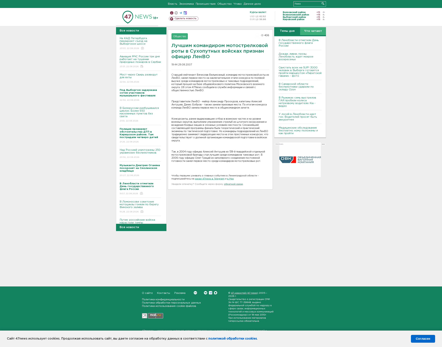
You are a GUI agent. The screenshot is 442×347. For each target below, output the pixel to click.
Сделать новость (185, 18)
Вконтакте (205, 292)
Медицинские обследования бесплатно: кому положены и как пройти (298, 130)
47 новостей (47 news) (244, 293)
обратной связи (233, 184)
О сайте (147, 293)
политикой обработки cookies (232, 338)
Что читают (313, 31)
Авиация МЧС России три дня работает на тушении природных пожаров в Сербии (140, 61)
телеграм (180, 13)
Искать (323, 3)
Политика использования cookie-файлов (169, 306)
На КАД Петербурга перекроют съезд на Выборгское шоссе (133, 43)
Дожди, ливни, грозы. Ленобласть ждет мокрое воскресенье (296, 57)
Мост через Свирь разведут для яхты (139, 78)
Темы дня (287, 31)
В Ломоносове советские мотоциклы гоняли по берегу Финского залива (139, 207)
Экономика (186, 4)
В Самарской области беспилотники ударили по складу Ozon (296, 87)
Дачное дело (252, 4)
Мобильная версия (171, 13)
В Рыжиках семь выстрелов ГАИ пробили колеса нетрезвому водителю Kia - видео (297, 102)
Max (215, 292)
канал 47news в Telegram (209, 179)
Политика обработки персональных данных (171, 303)
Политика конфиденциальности (163, 299)
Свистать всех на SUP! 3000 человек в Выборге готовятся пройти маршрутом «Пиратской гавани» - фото (300, 71)
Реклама (179, 293)
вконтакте (176, 13)
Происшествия (205, 4)
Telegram (210, 292)
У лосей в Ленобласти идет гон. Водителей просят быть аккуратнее (298, 117)
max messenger (185, 13)
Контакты (163, 293)
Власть (172, 4)
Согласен (423, 338)
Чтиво (238, 4)
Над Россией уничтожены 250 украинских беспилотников (140, 153)
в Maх (230, 179)
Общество (224, 4)
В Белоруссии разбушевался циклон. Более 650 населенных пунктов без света (139, 114)
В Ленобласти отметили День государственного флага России (299, 43)
